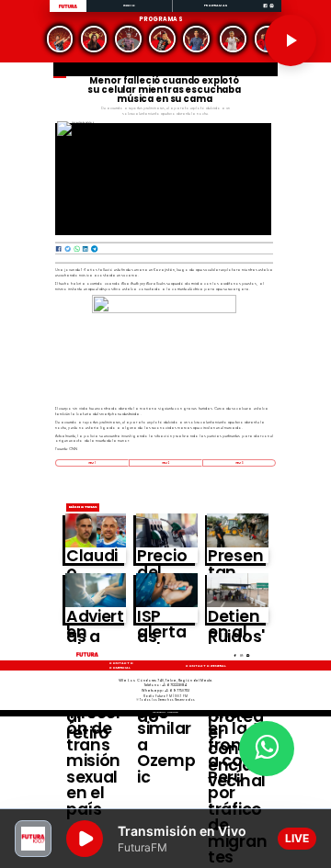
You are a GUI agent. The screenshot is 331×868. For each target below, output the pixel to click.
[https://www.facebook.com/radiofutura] (265, 11)
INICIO (129, 5)
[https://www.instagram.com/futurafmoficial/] (271, 11)
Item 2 (165, 463)
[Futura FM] (59, 39)
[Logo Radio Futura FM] (68, 8)
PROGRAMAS (215, 5)
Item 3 (239, 463)
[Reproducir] (290, 40)
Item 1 (92, 463)
